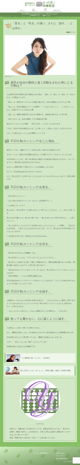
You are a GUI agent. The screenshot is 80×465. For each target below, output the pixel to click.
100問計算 (45, 9)
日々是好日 (34, 9)
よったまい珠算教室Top (41, 453)
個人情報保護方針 (62, 458)
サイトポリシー (61, 456)
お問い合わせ (56, 10)
